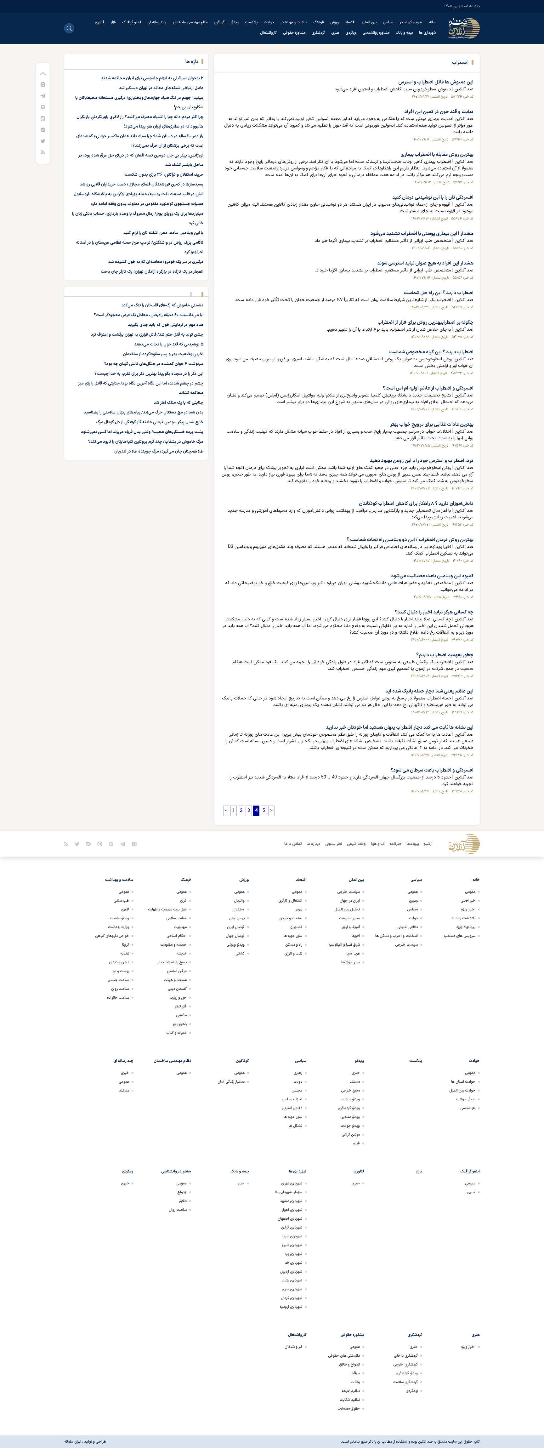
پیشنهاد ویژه (465, 927)
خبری (356, 1073)
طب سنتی (121, 901)
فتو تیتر (181, 1006)
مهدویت (180, 927)
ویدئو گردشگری (349, 1108)
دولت (413, 918)
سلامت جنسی (118, 980)
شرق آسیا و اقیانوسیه (344, 945)
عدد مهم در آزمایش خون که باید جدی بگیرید (165, 325)
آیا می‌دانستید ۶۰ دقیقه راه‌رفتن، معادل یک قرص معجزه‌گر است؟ (148, 315)
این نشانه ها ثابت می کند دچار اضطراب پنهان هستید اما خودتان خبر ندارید (399, 727)
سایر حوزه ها (350, 962)
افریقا (356, 936)
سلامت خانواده (118, 997)
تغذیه (124, 953)
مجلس (412, 909)
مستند (355, 1082)
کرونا (125, 945)
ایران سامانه (72, 1442)
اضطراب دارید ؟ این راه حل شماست (438, 293)
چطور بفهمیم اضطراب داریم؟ (444, 655)
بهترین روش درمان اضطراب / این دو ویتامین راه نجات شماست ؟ (410, 540)
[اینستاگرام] (43, 84)
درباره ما (313, 844)
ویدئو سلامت (119, 918)
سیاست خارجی (406, 945)
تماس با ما (293, 844)
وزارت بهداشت (118, 927)
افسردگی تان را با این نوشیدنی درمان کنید (432, 197)
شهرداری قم (293, 1263)
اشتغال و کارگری (290, 901)
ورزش (334, 22)
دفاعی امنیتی (407, 927)
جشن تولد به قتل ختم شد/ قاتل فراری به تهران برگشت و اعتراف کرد (147, 335)
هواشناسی (467, 1108)
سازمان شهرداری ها (288, 1192)
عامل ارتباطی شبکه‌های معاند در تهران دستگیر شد (161, 88)
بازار (113, 22)
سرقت (355, 1373)
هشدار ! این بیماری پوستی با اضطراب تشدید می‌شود (422, 233)
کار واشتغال (293, 1347)
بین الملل (369, 22)
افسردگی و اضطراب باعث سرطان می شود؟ (432, 770)
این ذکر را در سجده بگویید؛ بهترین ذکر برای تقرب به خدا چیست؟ (148, 374)
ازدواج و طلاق (349, 1364)
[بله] (43, 129)
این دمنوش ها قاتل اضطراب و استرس (435, 82)
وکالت (355, 1382)
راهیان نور (180, 1024)
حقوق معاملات (348, 1408)
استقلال (239, 909)
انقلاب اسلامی (176, 918)
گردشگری (318, 33)
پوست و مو (121, 971)
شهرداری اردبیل (291, 1271)
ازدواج (182, 1192)
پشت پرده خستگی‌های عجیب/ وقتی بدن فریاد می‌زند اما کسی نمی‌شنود (142, 432)
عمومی (470, 892)
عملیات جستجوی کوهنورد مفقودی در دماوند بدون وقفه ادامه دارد (147, 204)
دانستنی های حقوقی (344, 1356)
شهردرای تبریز (292, 1236)
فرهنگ (318, 22)
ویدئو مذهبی (350, 1117)
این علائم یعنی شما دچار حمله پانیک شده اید (429, 691)
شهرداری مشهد (291, 1201)
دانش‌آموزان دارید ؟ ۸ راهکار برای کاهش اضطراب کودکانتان (416, 503)
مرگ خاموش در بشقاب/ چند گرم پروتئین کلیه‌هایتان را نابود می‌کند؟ (145, 442)
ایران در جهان (350, 901)
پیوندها (412, 844)
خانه (432, 22)
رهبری (413, 901)
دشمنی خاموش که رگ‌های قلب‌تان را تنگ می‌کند (162, 305)
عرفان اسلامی (177, 971)
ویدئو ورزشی (235, 945)
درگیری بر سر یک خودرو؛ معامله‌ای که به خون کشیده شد (155, 262)
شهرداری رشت (292, 1280)
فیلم (356, 1143)
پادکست (251, 22)
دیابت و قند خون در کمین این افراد (439, 112)
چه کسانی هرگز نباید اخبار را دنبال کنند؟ (434, 612)
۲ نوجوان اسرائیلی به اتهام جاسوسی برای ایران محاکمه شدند (152, 78)
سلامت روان (120, 989)
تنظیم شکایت (349, 1400)
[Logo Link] (464, 28)
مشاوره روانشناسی (375, 33)
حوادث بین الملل (462, 1090)
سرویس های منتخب (459, 936)
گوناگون (219, 22)
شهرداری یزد (293, 1254)
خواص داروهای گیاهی (112, 936)
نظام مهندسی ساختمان (190, 22)
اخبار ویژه (468, 909)
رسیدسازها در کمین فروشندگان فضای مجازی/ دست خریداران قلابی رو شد (141, 184)
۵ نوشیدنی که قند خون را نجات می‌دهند (168, 344)
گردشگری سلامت (405, 1382)
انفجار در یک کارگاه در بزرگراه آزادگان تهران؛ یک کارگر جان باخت (152, 272)
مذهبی (181, 1015)
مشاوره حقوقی (294, 33)
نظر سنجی (333, 844)
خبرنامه (395, 844)
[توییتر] (43, 141)
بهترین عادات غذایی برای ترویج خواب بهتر (431, 424)
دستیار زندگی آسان (231, 1082)
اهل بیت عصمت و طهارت (167, 909)
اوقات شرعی (356, 844)
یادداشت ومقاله (463, 918)
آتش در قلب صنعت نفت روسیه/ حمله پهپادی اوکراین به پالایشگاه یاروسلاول (138, 194)
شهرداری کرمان (291, 1298)
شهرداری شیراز (291, 1245)
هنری (335, 33)
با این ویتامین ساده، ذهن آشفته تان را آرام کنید (163, 233)
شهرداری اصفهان (290, 1219)
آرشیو (428, 844)
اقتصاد (350, 22)
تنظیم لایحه (351, 1391)
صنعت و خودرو (290, 918)
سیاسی (388, 22)
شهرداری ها (427, 33)
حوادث (269, 22)
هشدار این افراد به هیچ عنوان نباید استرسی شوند (425, 263)
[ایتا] (43, 118)
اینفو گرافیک (131, 22)
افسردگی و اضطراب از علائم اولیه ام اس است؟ (428, 388)
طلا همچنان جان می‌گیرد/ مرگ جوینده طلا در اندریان (158, 451)
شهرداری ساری (292, 1289)
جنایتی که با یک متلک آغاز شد (178, 403)
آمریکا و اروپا (351, 927)
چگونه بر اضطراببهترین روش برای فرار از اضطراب (425, 322)
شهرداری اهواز (292, 1210)
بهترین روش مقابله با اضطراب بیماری (436, 154)
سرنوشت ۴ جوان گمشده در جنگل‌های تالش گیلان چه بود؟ (153, 364)
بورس (298, 909)
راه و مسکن (293, 945)
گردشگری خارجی (405, 1364)
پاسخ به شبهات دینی (171, 962)
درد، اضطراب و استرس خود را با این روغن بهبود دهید (421, 461)
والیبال (239, 901)
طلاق (183, 1201)
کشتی (240, 953)
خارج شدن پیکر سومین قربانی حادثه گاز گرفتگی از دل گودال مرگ (149, 422)
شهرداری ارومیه (291, 1307)
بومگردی (411, 1391)
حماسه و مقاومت (173, 945)
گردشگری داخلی (406, 1356)
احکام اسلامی (177, 936)
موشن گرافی (351, 1134)
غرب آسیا (353, 953)
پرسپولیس (237, 918)
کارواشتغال (268, 33)
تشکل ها (295, 1126)
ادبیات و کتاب (176, 1033)
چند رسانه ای (157, 22)
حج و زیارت (178, 997)
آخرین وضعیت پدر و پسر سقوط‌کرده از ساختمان (163, 354)
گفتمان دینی (177, 989)
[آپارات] (43, 107)
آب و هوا (378, 844)
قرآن (183, 901)
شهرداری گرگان (291, 1227)
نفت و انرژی (293, 953)
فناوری (100, 22)
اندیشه (181, 953)
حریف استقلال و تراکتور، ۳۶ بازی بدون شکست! (163, 175)
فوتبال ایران (236, 927)
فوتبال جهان (235, 936)
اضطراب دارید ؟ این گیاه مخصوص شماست (431, 352)
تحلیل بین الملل (347, 909)
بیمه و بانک (404, 33)
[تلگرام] (43, 95)
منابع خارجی (350, 1090)
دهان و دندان (119, 962)
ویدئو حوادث (465, 1099)
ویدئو (235, 22)
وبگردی (350, 33)
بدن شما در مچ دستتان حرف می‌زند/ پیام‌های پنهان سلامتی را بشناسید (143, 412)
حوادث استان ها (463, 1082)
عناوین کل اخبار (411, 22)
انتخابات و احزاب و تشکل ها (396, 936)
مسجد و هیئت (175, 980)
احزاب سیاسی (292, 1099)
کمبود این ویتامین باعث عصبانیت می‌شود (432, 576)
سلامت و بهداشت (293, 22)
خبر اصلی (468, 901)
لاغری (125, 909)
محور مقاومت (349, 918)
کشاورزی (295, 927)
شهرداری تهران (291, 1183)
